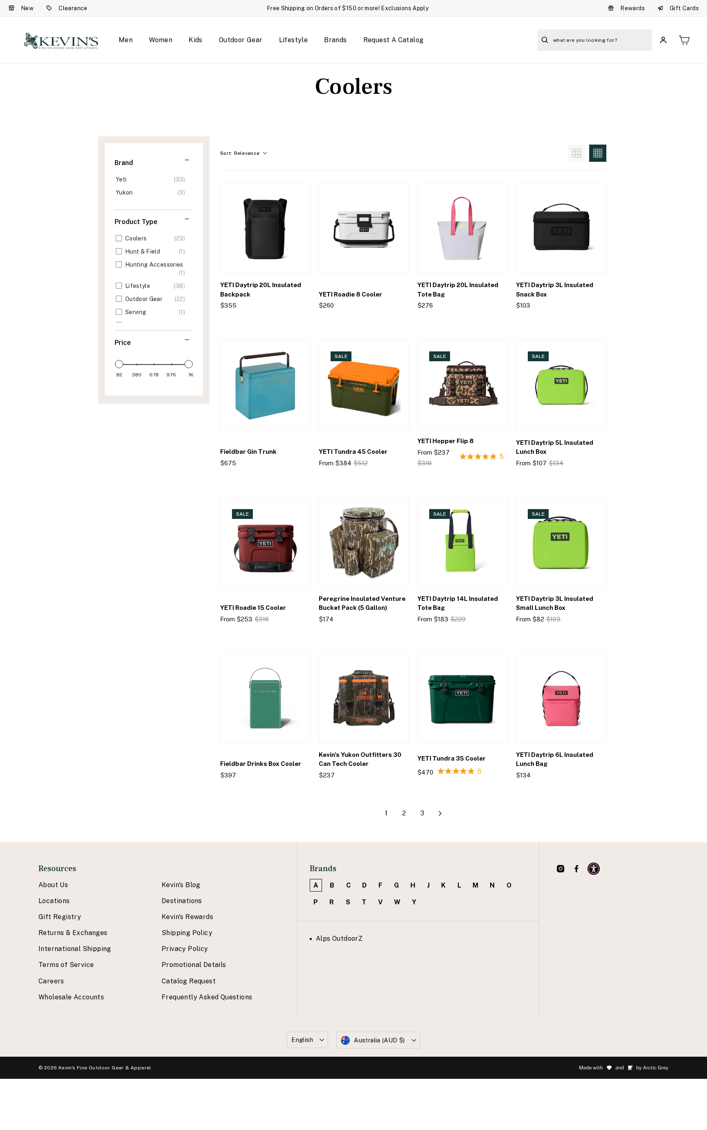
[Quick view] (297, 322)
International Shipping (74, 949)
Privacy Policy (185, 949)
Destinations (182, 901)
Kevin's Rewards (187, 917)
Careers (51, 981)
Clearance (73, 8)
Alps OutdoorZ (339, 938)
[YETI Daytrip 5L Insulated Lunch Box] (561, 384)
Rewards (632, 8)
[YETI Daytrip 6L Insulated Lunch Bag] (561, 698)
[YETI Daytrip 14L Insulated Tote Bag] (462, 542)
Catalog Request (189, 981)
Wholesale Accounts (71, 997)
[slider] (119, 364)
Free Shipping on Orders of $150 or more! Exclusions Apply (347, 8)
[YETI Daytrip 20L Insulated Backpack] (265, 228)
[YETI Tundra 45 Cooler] (364, 384)
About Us (53, 885)
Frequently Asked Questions (207, 997)
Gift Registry (59, 917)
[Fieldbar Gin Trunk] (265, 384)
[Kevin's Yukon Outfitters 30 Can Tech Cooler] (364, 698)
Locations (54, 901)
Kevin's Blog (181, 885)
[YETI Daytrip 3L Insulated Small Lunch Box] (561, 542)
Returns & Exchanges (73, 933)
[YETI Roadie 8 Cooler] (364, 228)
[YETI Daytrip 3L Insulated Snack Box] (561, 228)
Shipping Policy (187, 933)
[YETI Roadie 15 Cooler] (265, 542)
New (27, 8)
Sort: (239, 153)
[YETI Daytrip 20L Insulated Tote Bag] (462, 228)
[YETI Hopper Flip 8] (462, 384)
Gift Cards (684, 8)
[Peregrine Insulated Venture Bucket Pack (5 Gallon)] (364, 542)
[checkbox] (152, 179)
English (302, 1039)
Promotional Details (194, 965)
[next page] (440, 813)
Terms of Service (66, 965)
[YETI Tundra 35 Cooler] (462, 698)
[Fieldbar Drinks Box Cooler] (265, 698)
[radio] (576, 153)
